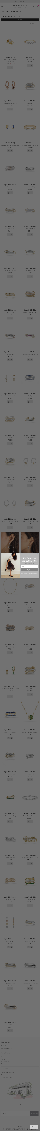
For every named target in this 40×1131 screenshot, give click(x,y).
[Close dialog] (38, 553)
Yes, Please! (29, 570)
